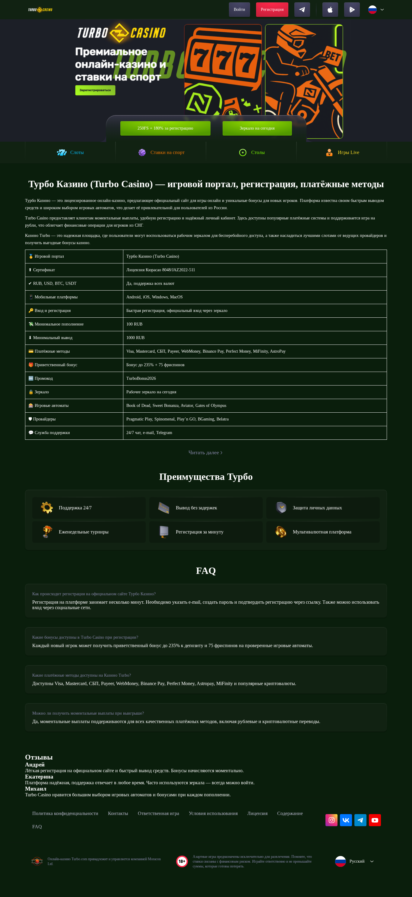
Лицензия (257, 813)
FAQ (37, 826)
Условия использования (213, 813)
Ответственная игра (158, 813)
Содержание (290, 813)
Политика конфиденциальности (65, 813)
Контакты (118, 813)
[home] (40, 9)
